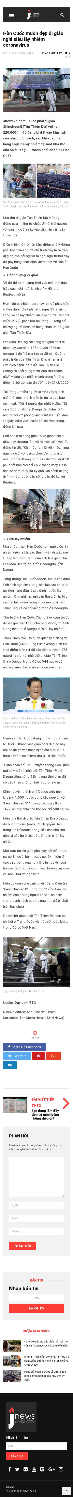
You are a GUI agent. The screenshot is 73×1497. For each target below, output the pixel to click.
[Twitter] (17, 1469)
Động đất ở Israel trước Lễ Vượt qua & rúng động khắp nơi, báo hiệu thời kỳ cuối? (45, 1376)
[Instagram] (61, 1469)
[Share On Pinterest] (38, 1056)
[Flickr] (26, 1469)
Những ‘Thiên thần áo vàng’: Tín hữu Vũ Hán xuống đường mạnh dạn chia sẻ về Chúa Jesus (46, 1360)
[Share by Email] (10, 1065)
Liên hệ (10, 1487)
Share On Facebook (26, 1047)
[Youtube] (34, 1469)
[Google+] (51, 1469)
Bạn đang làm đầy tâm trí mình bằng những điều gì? (45, 1114)
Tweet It (19, 1056)
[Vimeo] (42, 1469)
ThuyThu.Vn (29, 1491)
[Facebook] (9, 1469)
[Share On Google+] (53, 1056)
